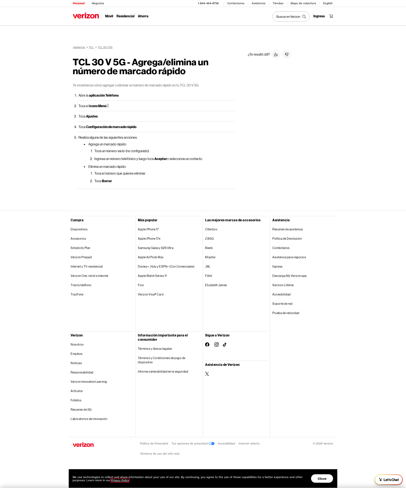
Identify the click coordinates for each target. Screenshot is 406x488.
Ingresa (277, 266)
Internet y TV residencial (87, 266)
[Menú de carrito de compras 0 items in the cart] (331, 16)
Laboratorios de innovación (89, 419)
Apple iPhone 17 (148, 229)
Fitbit (208, 275)
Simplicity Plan (80, 248)
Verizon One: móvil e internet (89, 275)
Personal (78, 3)
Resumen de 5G (81, 409)
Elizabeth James (216, 285)
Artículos (77, 391)
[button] (275, 54)
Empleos (77, 353)
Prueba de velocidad (285, 313)
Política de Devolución (287, 238)
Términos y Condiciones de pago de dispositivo (161, 360)
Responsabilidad (82, 372)
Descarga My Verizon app (289, 275)
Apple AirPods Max (151, 257)
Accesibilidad (281, 294)
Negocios (98, 3)
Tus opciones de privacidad (189, 443)
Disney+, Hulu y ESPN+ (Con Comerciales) (166, 266)
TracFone (77, 294)
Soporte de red (282, 303)
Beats (209, 248)
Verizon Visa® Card (150, 294)
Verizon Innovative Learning (89, 381)
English (328, 3)
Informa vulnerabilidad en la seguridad (163, 371)
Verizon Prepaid (81, 257)
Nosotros (77, 344)
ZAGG (209, 238)
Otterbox (211, 229)
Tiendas (278, 3)
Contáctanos (235, 3)
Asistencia (258, 3)
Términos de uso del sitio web (160, 453)
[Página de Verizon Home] (86, 15)
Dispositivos (79, 229)
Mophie (210, 257)
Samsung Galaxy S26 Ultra (155, 248)
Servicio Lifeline (283, 285)
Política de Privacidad (154, 443)
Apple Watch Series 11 (152, 275)
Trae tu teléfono (81, 285)
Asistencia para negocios (289, 257)
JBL (208, 266)
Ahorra (143, 16)
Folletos (76, 400)
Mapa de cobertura (303, 3)
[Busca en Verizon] (291, 16)
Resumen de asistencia (287, 229)
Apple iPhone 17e (149, 238)
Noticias (76, 363)
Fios (141, 285)
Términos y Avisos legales (155, 348)
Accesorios (78, 238)
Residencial (125, 16)
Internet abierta (249, 443)
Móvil (109, 16)
